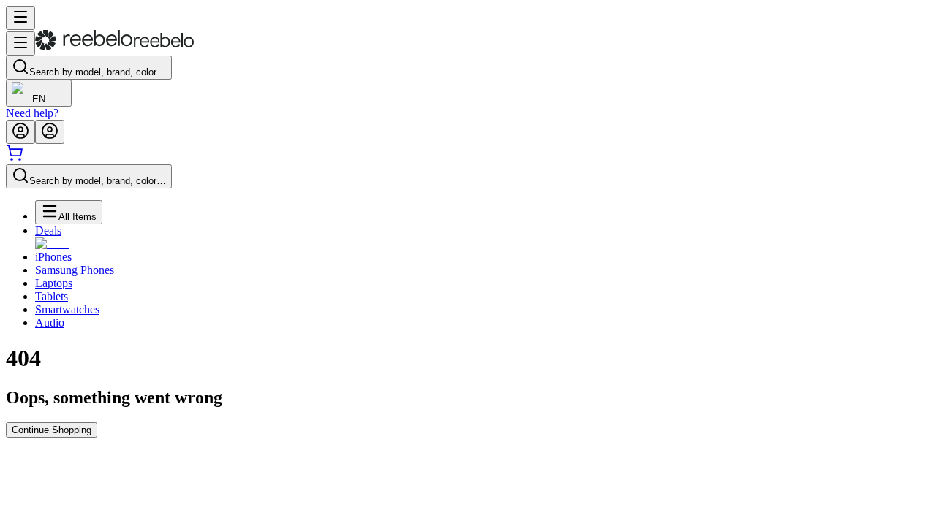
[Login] (20, 132)
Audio (49, 322)
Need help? (32, 113)
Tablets (51, 296)
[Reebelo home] (114, 47)
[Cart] (14, 157)
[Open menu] (20, 18)
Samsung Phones (74, 270)
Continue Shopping (51, 429)
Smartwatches (67, 309)
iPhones (53, 257)
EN (38, 99)
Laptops (53, 283)
